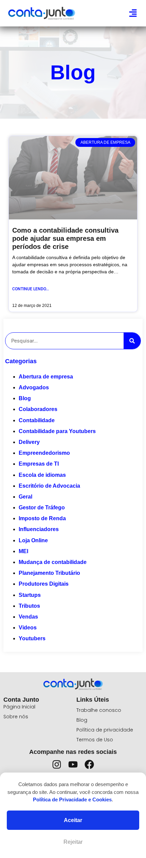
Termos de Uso (94, 739)
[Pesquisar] (132, 341)
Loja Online (33, 540)
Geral (25, 497)
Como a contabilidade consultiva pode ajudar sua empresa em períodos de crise (65, 238)
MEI (23, 551)
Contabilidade (37, 420)
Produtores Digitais (44, 584)
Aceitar (73, 820)
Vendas (28, 617)
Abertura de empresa (46, 376)
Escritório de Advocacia (49, 486)
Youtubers (32, 638)
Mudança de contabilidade (53, 562)
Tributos (29, 606)
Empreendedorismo (44, 453)
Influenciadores (39, 529)
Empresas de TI (39, 464)
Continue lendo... (30, 289)
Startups (30, 595)
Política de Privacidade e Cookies (72, 799)
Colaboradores (38, 409)
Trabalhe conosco (98, 710)
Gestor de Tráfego (42, 507)
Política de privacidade (104, 729)
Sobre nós (15, 716)
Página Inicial (19, 706)
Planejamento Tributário (49, 573)
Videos (28, 627)
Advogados (34, 387)
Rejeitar (73, 842)
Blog (25, 398)
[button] (133, 13)
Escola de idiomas (42, 475)
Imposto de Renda (42, 518)
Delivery (29, 442)
